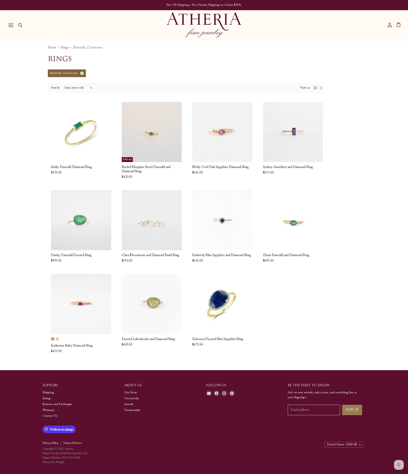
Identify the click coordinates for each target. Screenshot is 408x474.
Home (52, 47)
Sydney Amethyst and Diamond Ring (288, 167)
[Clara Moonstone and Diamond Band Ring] (152, 220)
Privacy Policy (50, 443)
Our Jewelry (131, 398)
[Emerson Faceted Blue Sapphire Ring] (222, 304)
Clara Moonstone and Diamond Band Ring (150, 255)
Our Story (130, 392)
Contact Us (49, 416)
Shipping (48, 392)
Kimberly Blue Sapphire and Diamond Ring (221, 255)
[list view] (321, 88)
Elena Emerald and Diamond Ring (286, 255)
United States (342, 444)
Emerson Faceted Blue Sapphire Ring (217, 339)
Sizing (46, 398)
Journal (128, 404)
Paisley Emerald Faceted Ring (71, 255)
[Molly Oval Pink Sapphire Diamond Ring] (222, 132)
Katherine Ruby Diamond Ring (72, 345)
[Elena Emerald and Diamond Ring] (293, 220)
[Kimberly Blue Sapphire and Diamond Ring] (222, 220)
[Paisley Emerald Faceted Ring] (81, 220)
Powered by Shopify (53, 462)
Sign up (352, 410)
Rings (65, 47)
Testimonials (132, 410)
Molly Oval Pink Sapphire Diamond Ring (220, 167)
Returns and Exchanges (57, 404)
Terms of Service (72, 443)
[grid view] (315, 88)
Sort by (55, 87)
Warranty (48, 410)
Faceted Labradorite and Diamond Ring (148, 339)
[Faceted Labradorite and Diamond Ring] (152, 304)
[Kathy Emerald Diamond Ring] (81, 132)
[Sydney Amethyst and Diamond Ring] (293, 132)
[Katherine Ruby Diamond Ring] (81, 304)
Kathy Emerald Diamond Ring (71, 167)
